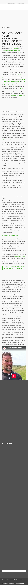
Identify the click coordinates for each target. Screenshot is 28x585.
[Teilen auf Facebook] (4, 361)
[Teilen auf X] (4, 363)
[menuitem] (8, 583)
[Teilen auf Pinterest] (4, 368)
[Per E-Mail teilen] (4, 372)
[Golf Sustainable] (11, 7)
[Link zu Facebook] (23, 581)
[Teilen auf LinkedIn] (4, 370)
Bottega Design (19, 579)
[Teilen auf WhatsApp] (4, 366)
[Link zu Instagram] (25, 581)
